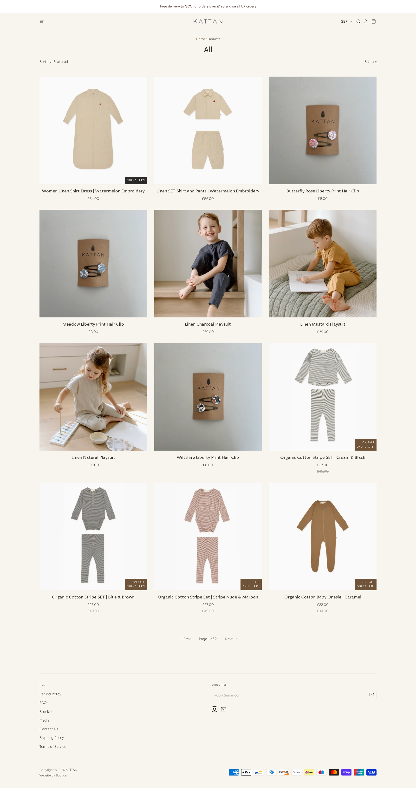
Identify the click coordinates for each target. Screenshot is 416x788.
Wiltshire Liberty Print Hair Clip (208, 457)
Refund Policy (50, 694)
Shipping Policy (51, 737)
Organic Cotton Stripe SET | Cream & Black (322, 457)
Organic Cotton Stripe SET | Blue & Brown (93, 597)
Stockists (46, 711)
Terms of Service (52, 746)
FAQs (43, 703)
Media (44, 720)
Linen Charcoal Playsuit (208, 324)
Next (229, 639)
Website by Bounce (52, 775)
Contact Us (48, 729)
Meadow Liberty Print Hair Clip (93, 324)
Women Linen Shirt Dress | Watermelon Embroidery (93, 191)
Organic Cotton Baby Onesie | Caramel (322, 597)
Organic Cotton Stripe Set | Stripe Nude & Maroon (208, 597)
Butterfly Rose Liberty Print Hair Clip (322, 191)
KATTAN (71, 770)
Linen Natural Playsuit (93, 457)
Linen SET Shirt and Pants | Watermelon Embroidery (207, 191)
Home (200, 39)
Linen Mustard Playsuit (322, 324)
